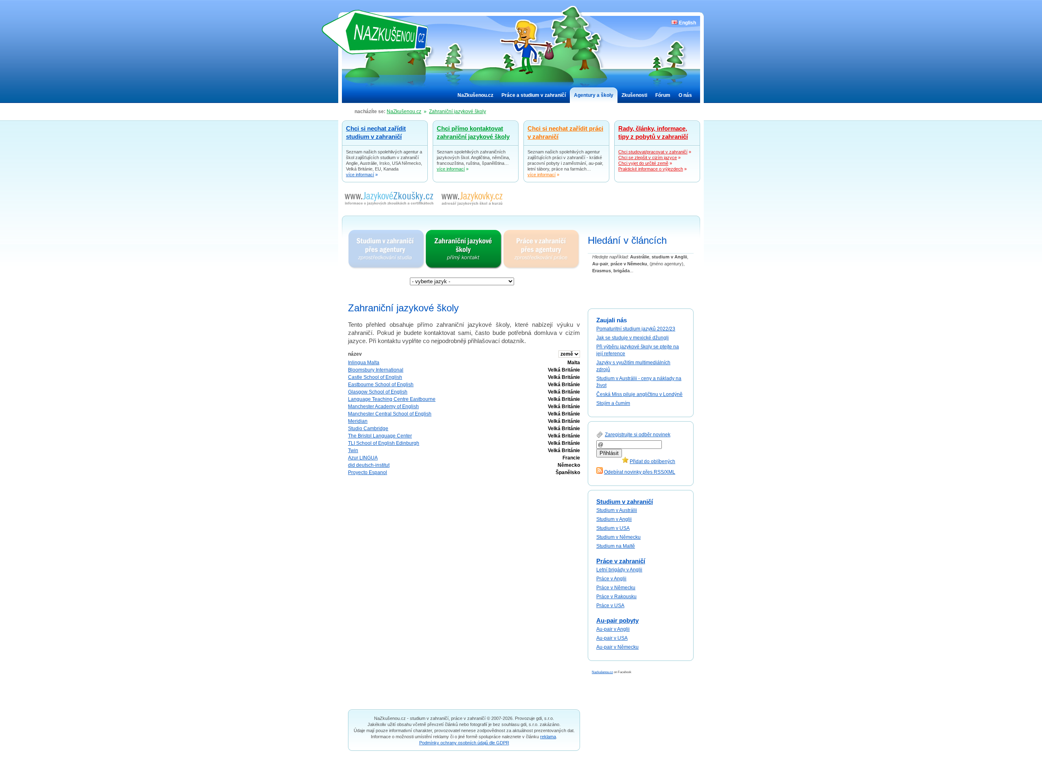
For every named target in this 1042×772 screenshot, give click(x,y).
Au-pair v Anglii (613, 629)
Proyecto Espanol (367, 472)
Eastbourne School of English (381, 384)
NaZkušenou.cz (380, 32)
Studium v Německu (618, 537)
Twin (353, 450)
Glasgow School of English (377, 392)
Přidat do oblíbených (652, 461)
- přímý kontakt (464, 249)
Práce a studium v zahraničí (533, 95)
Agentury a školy (593, 95)
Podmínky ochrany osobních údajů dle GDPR (464, 742)
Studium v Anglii (614, 519)
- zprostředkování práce (541, 249)
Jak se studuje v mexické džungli (632, 338)
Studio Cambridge (368, 428)
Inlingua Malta (363, 362)
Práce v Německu (615, 587)
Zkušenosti (634, 95)
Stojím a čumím (613, 403)
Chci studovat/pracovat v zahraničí (652, 151)
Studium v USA (613, 528)
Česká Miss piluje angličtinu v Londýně (639, 394)
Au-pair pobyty (617, 620)
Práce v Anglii (611, 579)
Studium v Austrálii (616, 510)
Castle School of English (375, 377)
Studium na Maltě (615, 546)
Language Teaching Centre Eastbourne (392, 399)
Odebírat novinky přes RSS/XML (639, 472)
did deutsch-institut (369, 465)
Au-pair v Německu (617, 647)
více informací (360, 174)
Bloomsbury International (375, 370)
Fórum (662, 95)
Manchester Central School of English (389, 414)
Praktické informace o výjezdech (650, 168)
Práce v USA (610, 605)
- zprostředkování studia (386, 249)
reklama (548, 736)
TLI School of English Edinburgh (383, 443)
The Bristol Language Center (380, 436)
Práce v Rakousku (616, 596)
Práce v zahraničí (620, 561)
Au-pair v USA (612, 638)
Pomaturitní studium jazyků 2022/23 (635, 329)
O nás (685, 95)
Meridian (358, 421)
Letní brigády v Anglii (619, 570)
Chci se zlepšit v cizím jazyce (647, 157)
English (687, 23)
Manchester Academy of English (383, 406)
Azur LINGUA (363, 458)
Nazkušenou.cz (602, 672)
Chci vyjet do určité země (643, 163)
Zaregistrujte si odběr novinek (637, 434)
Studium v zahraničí (624, 501)
